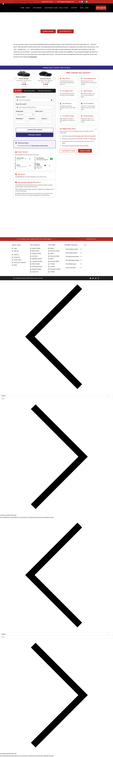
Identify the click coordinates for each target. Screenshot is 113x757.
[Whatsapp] (87, 2)
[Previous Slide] (16, 78)
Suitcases (32, 118)
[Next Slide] (53, 78)
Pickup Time (39, 111)
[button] (73, 249)
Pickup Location (21, 97)
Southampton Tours (68, 151)
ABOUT (28, 7)
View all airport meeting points (39, 145)
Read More (23, 57)
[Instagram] (84, 2)
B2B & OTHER (63, 7)
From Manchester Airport (72, 256)
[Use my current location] (51, 100)
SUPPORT (74, 7)
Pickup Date (20, 111)
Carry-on (45, 118)
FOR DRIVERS (37, 7)
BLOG (81, 7)
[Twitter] (82, 2)
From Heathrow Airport (72, 249)
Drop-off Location (21, 104)
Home (44, 14)
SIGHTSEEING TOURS (51, 7)
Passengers (20, 118)
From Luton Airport (71, 267)
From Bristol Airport (71, 264)
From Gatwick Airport (71, 253)
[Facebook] (80, 2)
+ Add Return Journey (34, 129)
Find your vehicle (34, 135)
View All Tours (85, 151)
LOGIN (87, 7)
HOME (22, 7)
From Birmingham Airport (72, 260)
